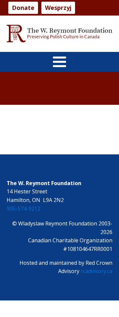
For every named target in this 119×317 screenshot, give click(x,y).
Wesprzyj (58, 8)
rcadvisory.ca (96, 271)
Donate (23, 8)
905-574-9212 (23, 208)
